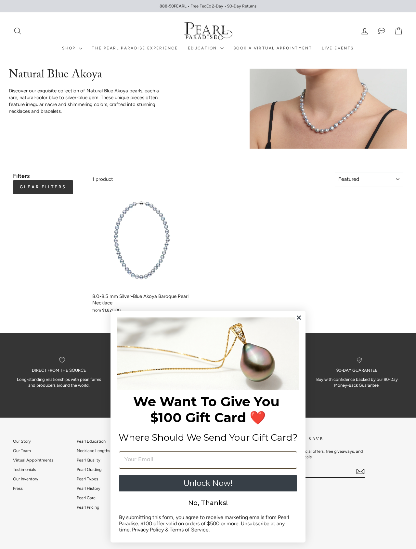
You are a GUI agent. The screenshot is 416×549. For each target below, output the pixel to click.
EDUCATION (203, 48)
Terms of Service (189, 530)
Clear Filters (43, 186)
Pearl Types (87, 478)
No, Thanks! (208, 503)
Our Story (22, 441)
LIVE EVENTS (338, 48)
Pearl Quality (88, 460)
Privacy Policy (148, 530)
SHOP (69, 48)
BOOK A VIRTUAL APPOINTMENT (272, 48)
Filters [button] (21, 176)
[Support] (381, 31)
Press (18, 488)
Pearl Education (91, 441)
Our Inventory (25, 478)
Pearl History (88, 488)
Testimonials (24, 469)
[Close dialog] (299, 318)
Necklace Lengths (93, 450)
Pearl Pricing (88, 507)
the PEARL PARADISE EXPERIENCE (135, 48)
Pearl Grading (89, 469)
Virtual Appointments (33, 460)
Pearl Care (86, 497)
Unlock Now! (208, 483)
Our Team (22, 450)
